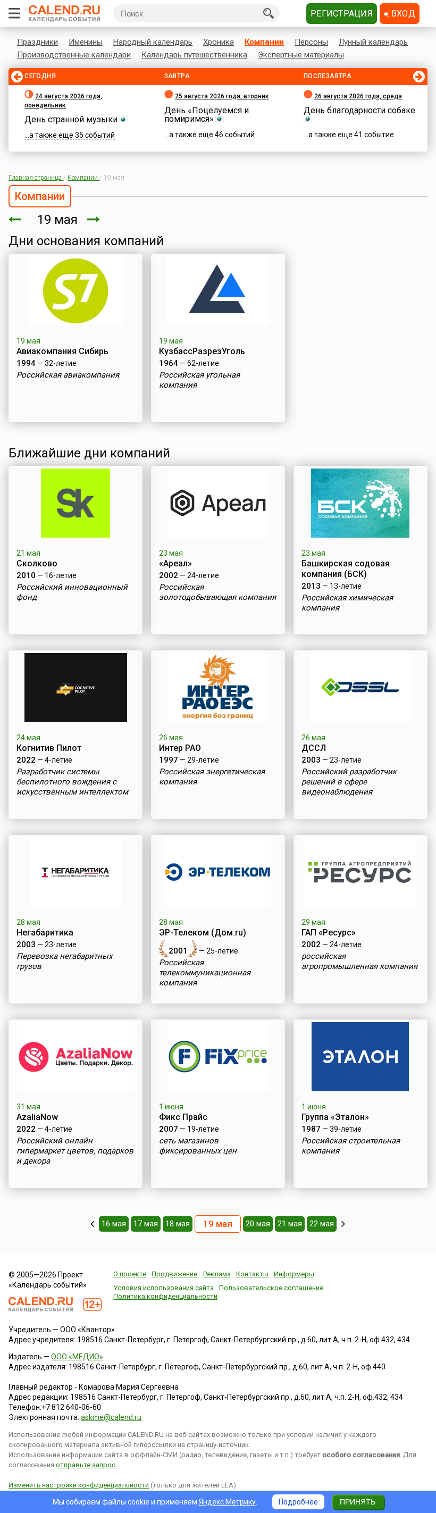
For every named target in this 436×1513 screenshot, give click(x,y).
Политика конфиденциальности (165, 1296)
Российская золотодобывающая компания (217, 592)
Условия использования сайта (163, 1288)
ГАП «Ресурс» (328, 932)
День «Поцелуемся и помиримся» (206, 114)
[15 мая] (92, 1224)
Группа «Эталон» (335, 1117)
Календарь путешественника (194, 55)
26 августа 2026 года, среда (358, 96)
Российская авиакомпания (67, 375)
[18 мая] (15, 219)
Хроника (218, 42)
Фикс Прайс (183, 1117)
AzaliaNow (37, 1117)
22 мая (321, 1223)
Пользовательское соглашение (271, 1288)
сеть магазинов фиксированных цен (198, 1146)
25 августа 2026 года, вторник (222, 96)
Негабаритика (44, 932)
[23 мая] (343, 1224)
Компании (264, 42)
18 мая (177, 1223)
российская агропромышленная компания (359, 961)
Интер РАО (180, 748)
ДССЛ (313, 748)
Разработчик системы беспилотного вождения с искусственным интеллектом (72, 782)
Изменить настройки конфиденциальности (79, 1485)
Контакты (252, 1274)
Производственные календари (74, 55)
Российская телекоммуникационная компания (204, 973)
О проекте (129, 1274)
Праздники (37, 42)
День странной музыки (71, 119)
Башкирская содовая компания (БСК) (345, 568)
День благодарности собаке (359, 110)
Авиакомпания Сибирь (62, 351)
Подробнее (298, 1502)
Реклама (217, 1274)
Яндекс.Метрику (227, 1502)
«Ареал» (175, 563)
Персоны (311, 42)
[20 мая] (93, 219)
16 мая (114, 1223)
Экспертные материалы (301, 55)
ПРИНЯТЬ (357, 1502)
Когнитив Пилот (48, 748)
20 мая (258, 1223)
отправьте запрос (85, 1465)
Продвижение (174, 1274)
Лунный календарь (373, 42)
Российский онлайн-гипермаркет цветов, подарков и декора (74, 1151)
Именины (86, 42)
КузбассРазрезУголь (202, 351)
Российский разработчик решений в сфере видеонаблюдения (349, 782)
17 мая (145, 1223)
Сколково (36, 563)
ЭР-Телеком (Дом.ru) (202, 932)
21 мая (290, 1223)
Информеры (294, 1274)
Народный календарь (152, 42)
